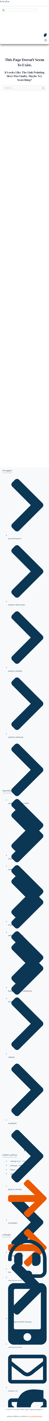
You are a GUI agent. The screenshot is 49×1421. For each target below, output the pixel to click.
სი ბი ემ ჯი (4, 1)
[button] (46, 40)
